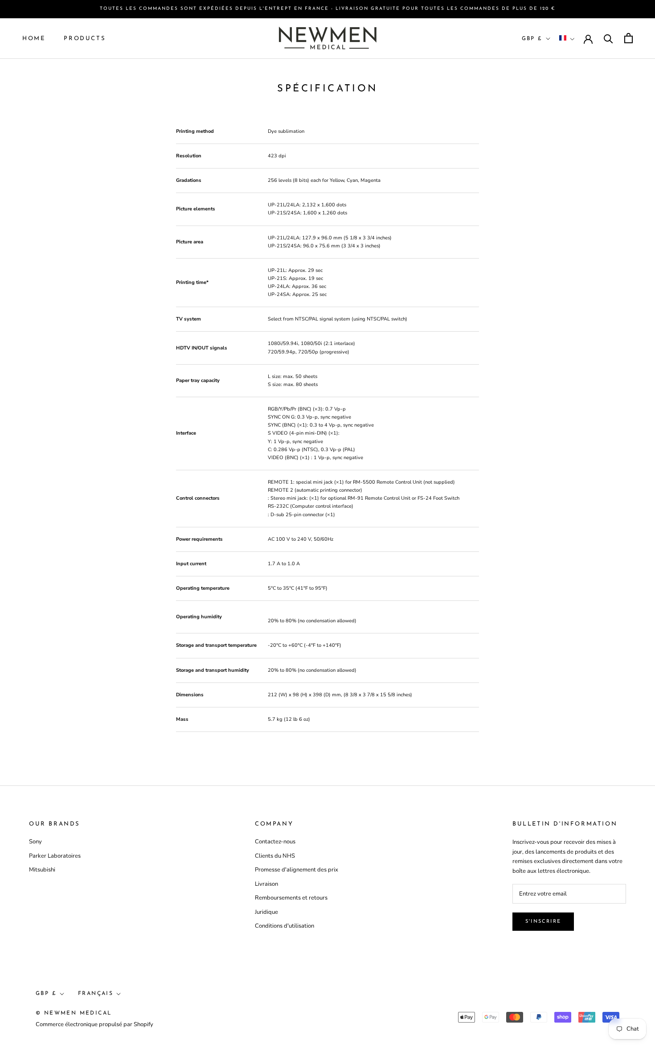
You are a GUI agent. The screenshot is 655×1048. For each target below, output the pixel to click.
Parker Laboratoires (55, 856)
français (95, 993)
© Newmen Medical (73, 1013)
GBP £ (532, 38)
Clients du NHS (275, 856)
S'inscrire (543, 921)
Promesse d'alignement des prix (296, 870)
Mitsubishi (42, 870)
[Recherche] (608, 38)
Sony (35, 842)
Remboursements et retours (291, 898)
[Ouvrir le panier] (628, 38)
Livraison (266, 884)
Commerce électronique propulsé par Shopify (94, 1024)
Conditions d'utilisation (284, 926)
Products (85, 38)
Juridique (266, 912)
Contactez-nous (275, 842)
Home (33, 38)
